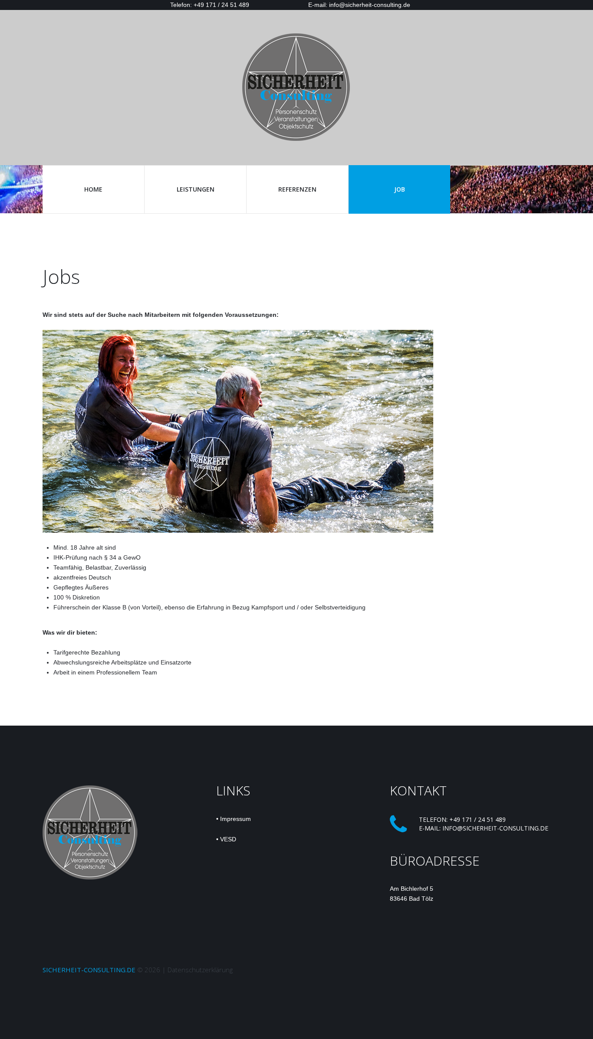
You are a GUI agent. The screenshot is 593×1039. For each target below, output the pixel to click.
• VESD (226, 839)
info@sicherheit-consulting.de (495, 828)
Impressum (235, 818)
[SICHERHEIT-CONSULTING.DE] (296, 86)
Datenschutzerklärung (200, 969)
